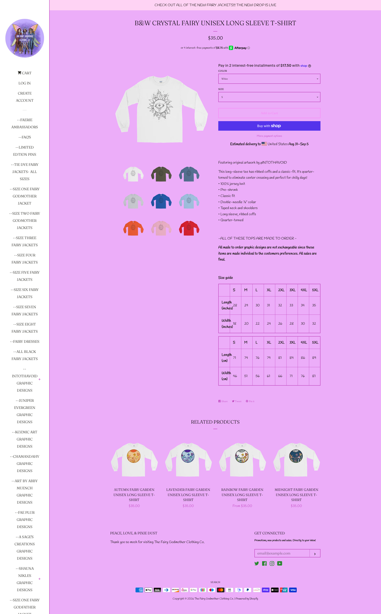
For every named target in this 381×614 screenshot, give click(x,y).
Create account (25, 97)
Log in (24, 83)
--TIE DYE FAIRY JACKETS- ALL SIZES (24, 171)
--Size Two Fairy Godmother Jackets (24, 220)
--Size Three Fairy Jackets (25, 241)
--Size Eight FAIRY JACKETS (25, 328)
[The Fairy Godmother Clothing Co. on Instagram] (272, 564)
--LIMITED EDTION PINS (24, 151)
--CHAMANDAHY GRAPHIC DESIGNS (24, 463)
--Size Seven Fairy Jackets (25, 310)
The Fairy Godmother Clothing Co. (214, 599)
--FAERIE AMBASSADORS (24, 123)
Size (221, 89)
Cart (26, 73)
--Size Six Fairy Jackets (25, 293)
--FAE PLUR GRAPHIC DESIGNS (25, 519)
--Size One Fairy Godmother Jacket (25, 196)
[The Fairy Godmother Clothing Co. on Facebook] (264, 564)
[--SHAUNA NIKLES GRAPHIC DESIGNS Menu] (40, 579)
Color (222, 70)
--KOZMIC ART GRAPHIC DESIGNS (24, 439)
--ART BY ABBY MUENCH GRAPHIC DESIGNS (25, 492)
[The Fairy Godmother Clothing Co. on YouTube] (279, 564)
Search (215, 582)
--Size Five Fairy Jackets (25, 276)
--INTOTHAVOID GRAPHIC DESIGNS (25, 380)
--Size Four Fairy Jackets (25, 259)
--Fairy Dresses (24, 341)
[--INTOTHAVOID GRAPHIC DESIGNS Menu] (40, 379)
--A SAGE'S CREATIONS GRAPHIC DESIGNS (24, 548)
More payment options (269, 136)
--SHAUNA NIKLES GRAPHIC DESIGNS (25, 579)
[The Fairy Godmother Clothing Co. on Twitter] (256, 564)
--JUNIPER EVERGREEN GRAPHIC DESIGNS (24, 411)
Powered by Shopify (247, 599)
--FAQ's (24, 137)
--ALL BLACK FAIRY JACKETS (25, 355)
